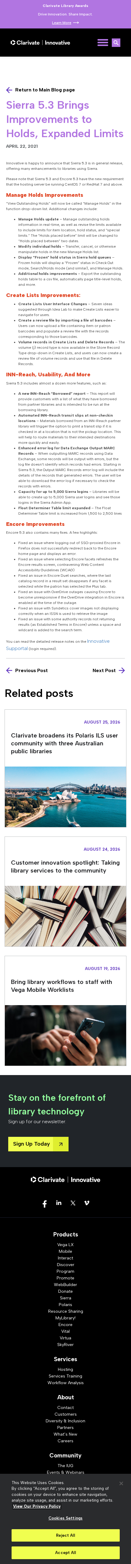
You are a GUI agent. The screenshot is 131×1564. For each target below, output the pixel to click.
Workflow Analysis (66, 1382)
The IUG (65, 1465)
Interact (65, 1258)
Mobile (65, 1251)
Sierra (65, 1298)
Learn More (61, 23)
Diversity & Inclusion (65, 1421)
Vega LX (65, 1244)
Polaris (65, 1304)
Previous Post (31, 670)
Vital (65, 1331)
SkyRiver (65, 1344)
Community (65, 1455)
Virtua (65, 1338)
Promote (65, 1278)
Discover (65, 1264)
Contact (65, 1407)
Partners (65, 1427)
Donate (65, 1291)
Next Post (104, 670)
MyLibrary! (65, 1318)
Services (65, 1359)
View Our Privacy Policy (37, 1506)
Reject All (65, 1535)
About (65, 1397)
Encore (65, 1324)
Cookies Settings (65, 1518)
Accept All (65, 1552)
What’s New (65, 1434)
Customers (66, 1414)
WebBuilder (65, 1284)
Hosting (65, 1369)
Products (65, 1234)
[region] (65, 1519)
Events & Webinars (65, 1472)
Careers (65, 1441)
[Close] (121, 1483)
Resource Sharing (65, 1311)
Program (65, 1271)
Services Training (65, 1376)
